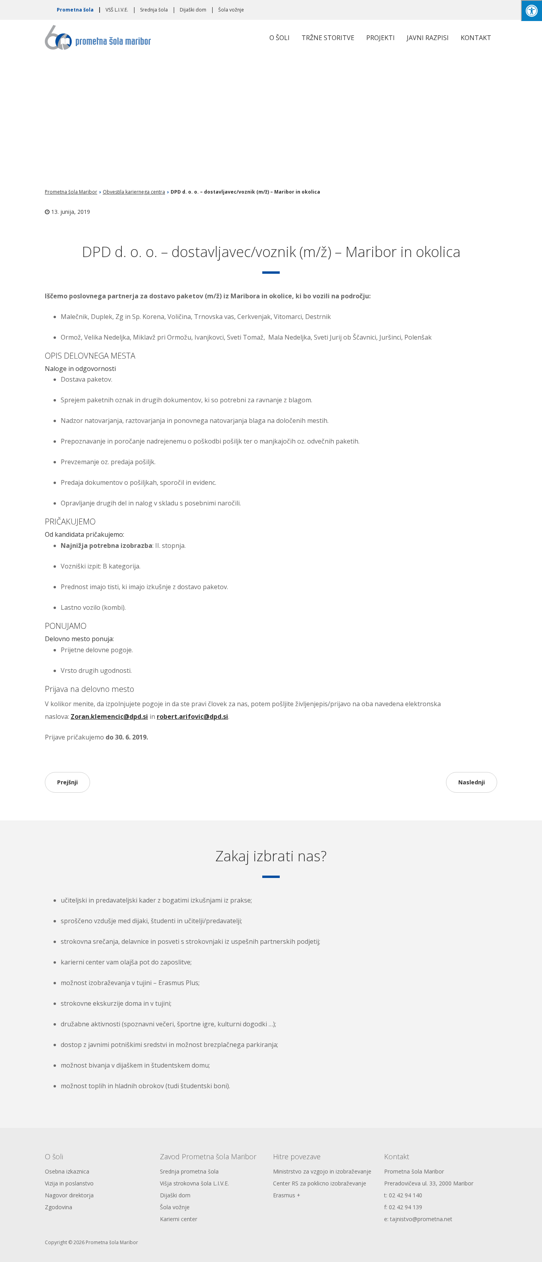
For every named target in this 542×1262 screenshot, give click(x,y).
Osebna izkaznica (67, 1171)
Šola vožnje (231, 9)
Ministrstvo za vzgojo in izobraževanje (322, 1171)
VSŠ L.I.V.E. (117, 9)
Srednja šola (154, 9)
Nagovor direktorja (69, 1195)
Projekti (380, 37)
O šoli (279, 37)
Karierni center (178, 1219)
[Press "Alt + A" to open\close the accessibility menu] (531, 10)
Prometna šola (75, 9)
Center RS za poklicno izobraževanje (319, 1183)
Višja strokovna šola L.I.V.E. (194, 1183)
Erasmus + (286, 1195)
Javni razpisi (428, 37)
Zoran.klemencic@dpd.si (109, 716)
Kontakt (476, 37)
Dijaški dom (193, 9)
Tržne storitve (328, 37)
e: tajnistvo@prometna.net (418, 1219)
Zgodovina (58, 1207)
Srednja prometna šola (189, 1171)
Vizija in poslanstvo (69, 1183)
